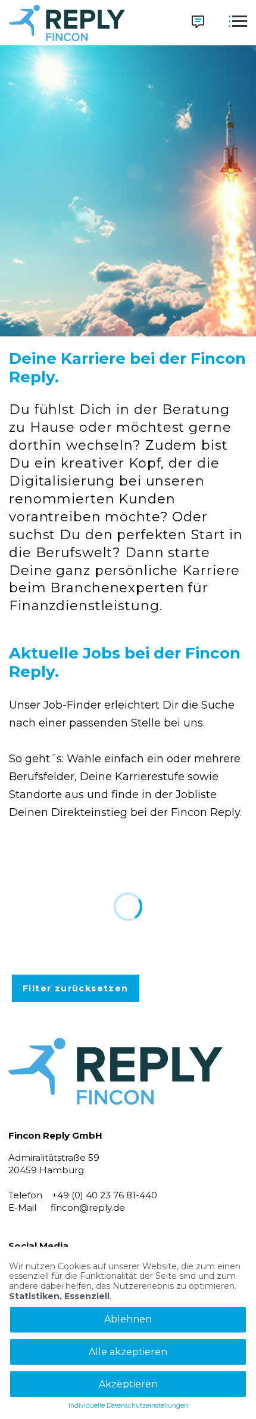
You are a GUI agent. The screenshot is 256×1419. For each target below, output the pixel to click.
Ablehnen (128, 1319)
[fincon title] (115, 1124)
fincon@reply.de (88, 1207)
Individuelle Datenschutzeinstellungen (128, 1405)
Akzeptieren (128, 1384)
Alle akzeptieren (128, 1352)
